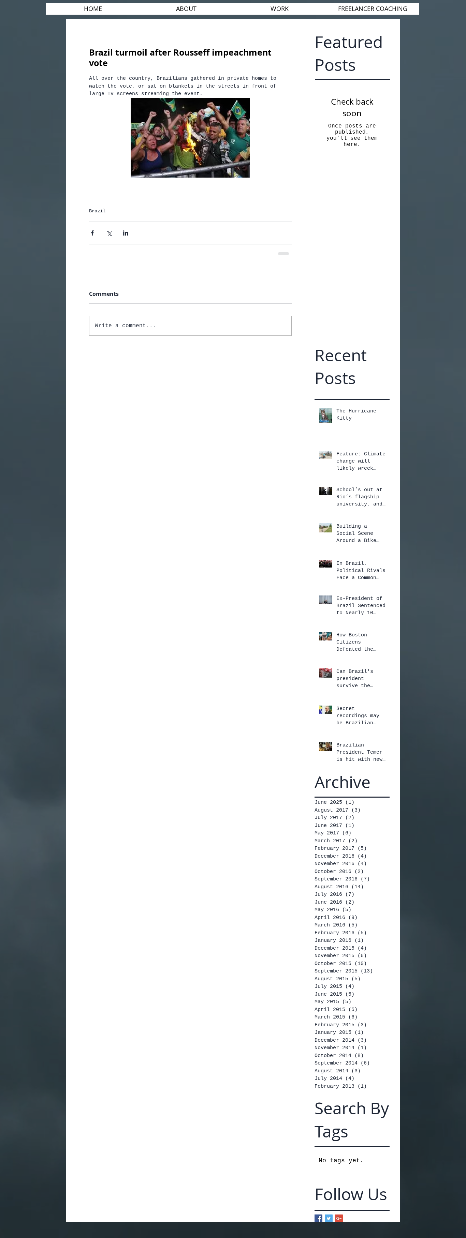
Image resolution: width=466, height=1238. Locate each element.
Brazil (97, 211)
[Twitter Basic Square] (329, 1218)
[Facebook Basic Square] (318, 1218)
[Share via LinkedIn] (125, 233)
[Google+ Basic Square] (339, 1218)
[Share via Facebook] (92, 233)
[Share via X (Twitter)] (109, 233)
